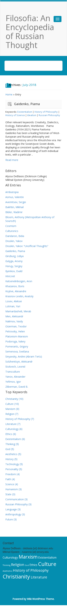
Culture (9, 404)
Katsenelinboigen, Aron (18, 281)
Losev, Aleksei (13, 301)
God (7, 449)
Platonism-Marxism (16, 336)
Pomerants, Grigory (16, 346)
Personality (11, 469)
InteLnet (10, 276)
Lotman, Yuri (12, 306)
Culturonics (11, 231)
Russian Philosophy (49, 115)
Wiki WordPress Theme (40, 599)
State (8, 494)
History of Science (15, 115)
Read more (11, 160)
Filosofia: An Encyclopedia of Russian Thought (30, 31)
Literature (11, 424)
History (9, 459)
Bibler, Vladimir (14, 212)
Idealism (31, 115)
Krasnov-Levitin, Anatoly (19, 296)
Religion (9, 414)
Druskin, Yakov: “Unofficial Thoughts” (26, 246)
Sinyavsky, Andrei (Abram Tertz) (23, 356)
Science (9, 484)
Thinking (10, 444)
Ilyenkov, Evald (13, 271)
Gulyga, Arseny (14, 261)
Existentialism (24, 111)
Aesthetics (11, 454)
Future (9, 519)
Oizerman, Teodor (16, 326)
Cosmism (10, 226)
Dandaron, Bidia (14, 236)
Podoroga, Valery (15, 341)
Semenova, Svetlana (17, 351)
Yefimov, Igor (13, 381)
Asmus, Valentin (14, 197)
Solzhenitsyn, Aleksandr (19, 361)
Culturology (12, 429)
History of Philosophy (46, 111)
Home (9, 94)
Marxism (10, 409)
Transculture (12, 371)
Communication (14, 499)
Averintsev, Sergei (15, 202)
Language (11, 509)
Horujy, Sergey (13, 266)
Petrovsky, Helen (15, 331)
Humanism (11, 489)
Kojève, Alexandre (15, 291)
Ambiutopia (12, 192)
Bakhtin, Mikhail (14, 207)
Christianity (11, 399)
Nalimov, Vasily (14, 321)
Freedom (10, 474)
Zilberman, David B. (16, 386)
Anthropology (13, 514)
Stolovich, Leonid (15, 366)
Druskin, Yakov (14, 241)
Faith (8, 479)
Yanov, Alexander (15, 376)
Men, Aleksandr (14, 316)
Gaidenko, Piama (27, 104)
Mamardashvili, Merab (18, 311)
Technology (12, 464)
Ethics (8, 434)
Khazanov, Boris (14, 286)
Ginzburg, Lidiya (14, 256)
